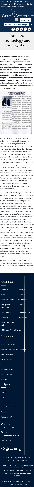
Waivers (4, 412)
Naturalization (6, 374)
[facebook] (13, 29)
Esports (4, 364)
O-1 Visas (4, 379)
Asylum (4, 397)
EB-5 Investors (6, 359)
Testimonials (6, 312)
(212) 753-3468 (9, 427)
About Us (4, 290)
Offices (3, 295)
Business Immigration (9, 344)
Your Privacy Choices (13, 330)
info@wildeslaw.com (11, 435)
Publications (22, 300)
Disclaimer (5, 317)
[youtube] (29, 29)
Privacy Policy (22, 317)
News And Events (7, 300)
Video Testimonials (24, 312)
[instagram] (25, 29)
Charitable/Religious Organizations (13, 349)
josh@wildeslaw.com (21, 473)
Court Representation (9, 407)
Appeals (4, 392)
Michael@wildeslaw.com (21, 263)
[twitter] (17, 29)
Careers (20, 305)
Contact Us (21, 295)
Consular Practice (7, 354)
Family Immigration (8, 369)
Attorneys (21, 290)
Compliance (5, 402)
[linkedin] (21, 29)
